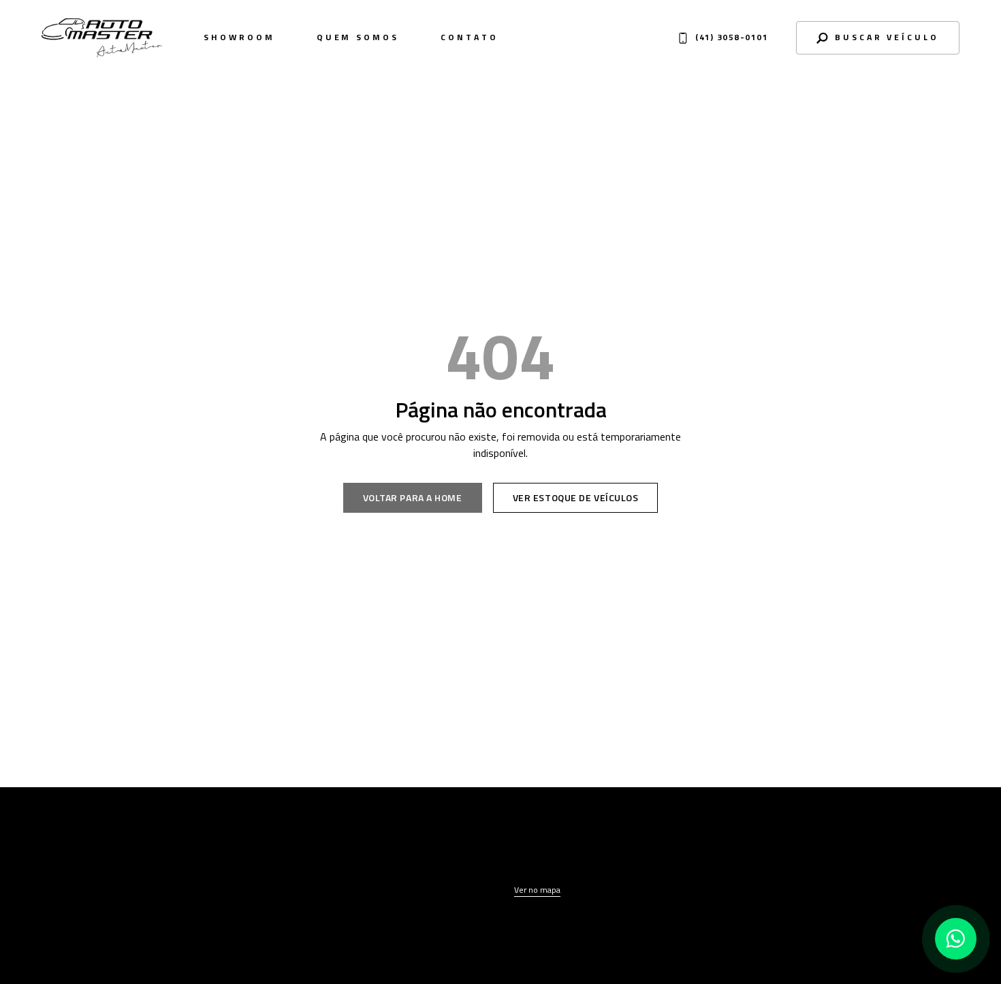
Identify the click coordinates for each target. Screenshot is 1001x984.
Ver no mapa (537, 889)
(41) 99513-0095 (799, 891)
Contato (469, 37)
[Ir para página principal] (106, 859)
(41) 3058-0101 (796, 870)
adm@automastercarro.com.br (811, 909)
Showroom (239, 37)
